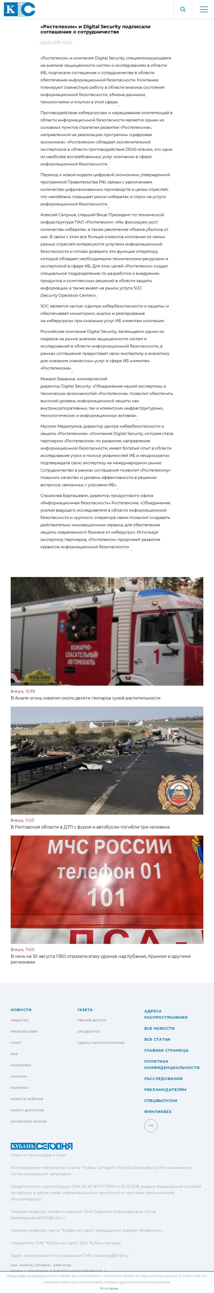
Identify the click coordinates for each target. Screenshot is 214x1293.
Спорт (16, 1043)
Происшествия (24, 1031)
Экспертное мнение (29, 1121)
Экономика (21, 1065)
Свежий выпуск (92, 1020)
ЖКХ (14, 1054)
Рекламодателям (165, 1089)
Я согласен (109, 1288)
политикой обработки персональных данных (140, 1276)
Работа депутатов (27, 1110)
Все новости (159, 1028)
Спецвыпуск (89, 1031)
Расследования (163, 1078)
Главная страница (166, 1050)
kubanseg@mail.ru (111, 1255)
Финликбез (157, 1111)
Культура (19, 1076)
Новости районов (27, 1099)
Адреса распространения (101, 1043)
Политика (20, 1088)
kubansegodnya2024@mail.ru (38, 1218)
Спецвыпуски (160, 1100)
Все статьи (157, 1039)
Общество (20, 1020)
